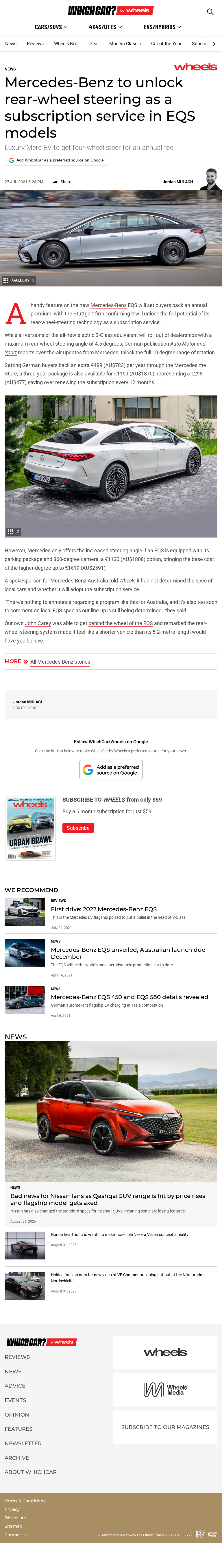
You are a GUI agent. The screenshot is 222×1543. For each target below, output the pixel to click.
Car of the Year (166, 43)
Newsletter (23, 1443)
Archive (17, 1458)
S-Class (104, 335)
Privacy (12, 1509)
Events (15, 1400)
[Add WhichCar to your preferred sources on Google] (111, 769)
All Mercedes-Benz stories (60, 662)
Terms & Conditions (25, 1501)
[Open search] (210, 11)
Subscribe (202, 43)
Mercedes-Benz (108, 305)
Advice (15, 1386)
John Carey (38, 623)
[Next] (214, 44)
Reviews (35, 43)
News (10, 43)
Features (18, 1429)
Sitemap (13, 1526)
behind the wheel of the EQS (120, 623)
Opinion (17, 1415)
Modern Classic (125, 43)
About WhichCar (31, 1472)
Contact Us (16, 1534)
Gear (94, 43)
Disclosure (15, 1517)
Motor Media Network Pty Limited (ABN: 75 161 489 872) (147, 1535)
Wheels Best (66, 43)
